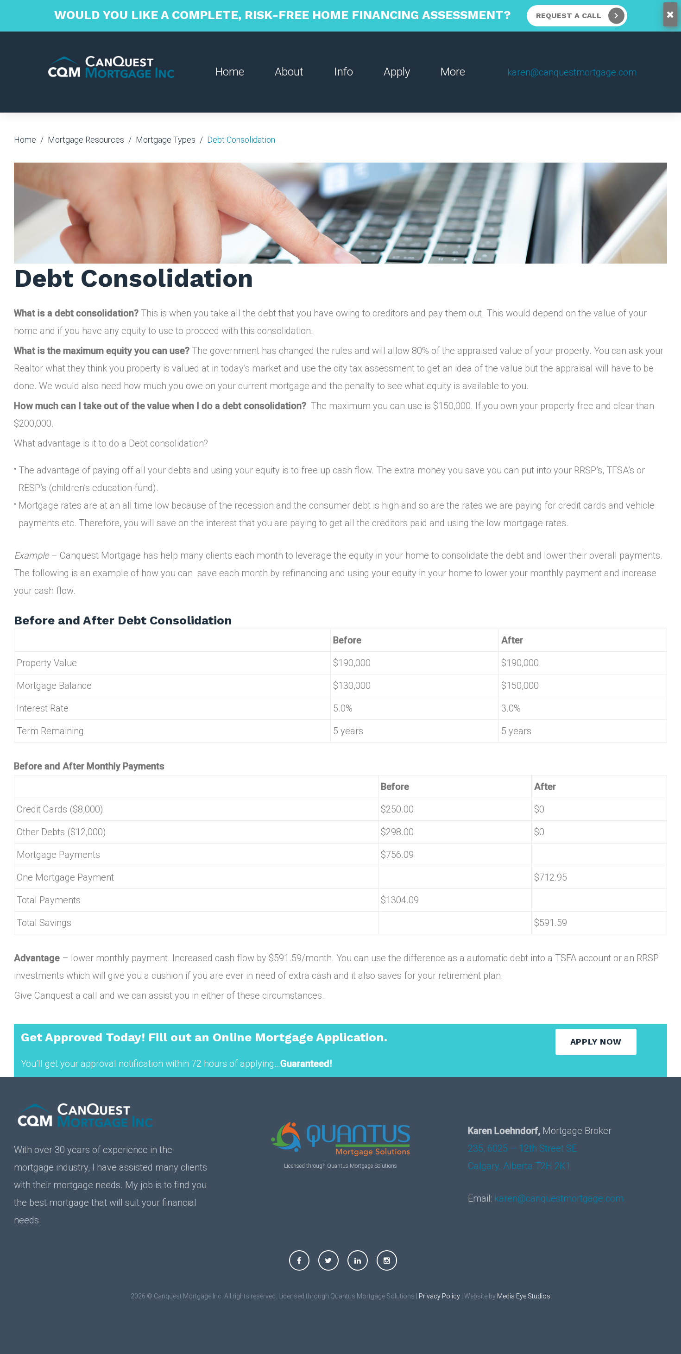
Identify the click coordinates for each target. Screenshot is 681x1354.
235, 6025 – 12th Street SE (522, 1148)
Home (229, 71)
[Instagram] (387, 1260)
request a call (568, 15)
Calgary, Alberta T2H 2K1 (519, 1165)
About (289, 71)
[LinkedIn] (357, 1260)
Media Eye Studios (523, 1296)
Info (343, 71)
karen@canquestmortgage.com (572, 72)
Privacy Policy (439, 1296)
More (453, 71)
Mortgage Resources (86, 140)
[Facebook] (299, 1260)
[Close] (670, 14)
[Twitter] (328, 1260)
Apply (397, 71)
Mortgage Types (165, 140)
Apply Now (596, 1041)
